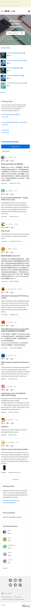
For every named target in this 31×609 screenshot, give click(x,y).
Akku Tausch (5, 130)
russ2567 (6, 117)
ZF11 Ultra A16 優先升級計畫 (15, 75)
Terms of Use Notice (7, 597)
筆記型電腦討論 (18, 348)
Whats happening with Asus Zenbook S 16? (15, 363)
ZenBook (15, 379)
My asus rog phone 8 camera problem (14, 449)
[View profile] (3, 157)
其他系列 (17, 281)
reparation (5, 427)
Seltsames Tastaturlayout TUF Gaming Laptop (14, 297)
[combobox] (15, 33)
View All (2, 92)
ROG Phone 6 (18, 241)
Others (16, 314)
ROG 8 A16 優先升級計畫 (14, 68)
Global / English (8, 593)
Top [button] (4, 605)
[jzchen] (7, 541)
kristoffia (6, 124)
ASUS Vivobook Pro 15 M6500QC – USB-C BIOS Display (14, 394)
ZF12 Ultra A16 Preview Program (16, 83)
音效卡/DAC (17, 183)
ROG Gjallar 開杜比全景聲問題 (10, 114)
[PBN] (7, 533)
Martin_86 (6, 132)
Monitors (16, 216)
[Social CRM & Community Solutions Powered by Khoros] (25, 605)
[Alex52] (8, 555)
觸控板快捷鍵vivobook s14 (10, 256)
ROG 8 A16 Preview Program (15, 53)
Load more (15, 479)
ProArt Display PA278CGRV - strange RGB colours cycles (14, 199)
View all (5, 568)
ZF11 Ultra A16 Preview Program (16, 60)
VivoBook (15, 412)
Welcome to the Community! (11, 500)
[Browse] (2, 11)
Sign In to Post (15, 146)
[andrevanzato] (9, 548)
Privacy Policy (17, 597)
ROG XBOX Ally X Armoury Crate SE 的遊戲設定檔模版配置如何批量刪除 (15, 330)
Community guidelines (9, 502)
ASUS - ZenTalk (9, 11)
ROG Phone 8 (16, 472)
